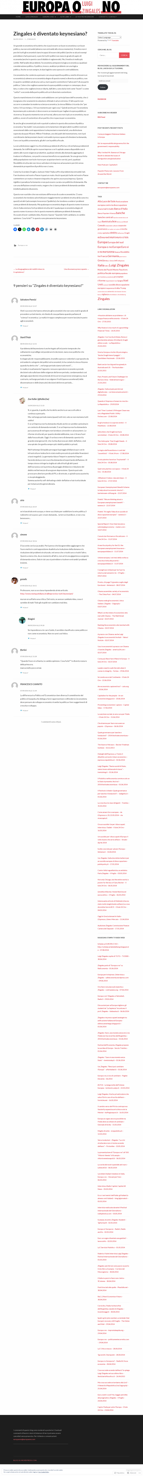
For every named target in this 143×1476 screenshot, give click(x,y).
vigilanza (105, 294)
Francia (104, 256)
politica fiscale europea (109, 273)
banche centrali (105, 217)
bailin (111, 209)
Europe (116, 246)
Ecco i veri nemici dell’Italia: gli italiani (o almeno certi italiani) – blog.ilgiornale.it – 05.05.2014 (113, 1198)
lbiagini (31, 619)
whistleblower (113, 294)
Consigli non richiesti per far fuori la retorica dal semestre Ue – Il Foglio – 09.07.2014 (111, 573)
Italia (101, 265)
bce (114, 221)
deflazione (121, 233)
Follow (102, 87)
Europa (102, 242)
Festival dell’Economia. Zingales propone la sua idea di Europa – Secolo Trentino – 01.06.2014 (113, 1048)
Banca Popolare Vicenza (107, 213)
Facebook (102, 99)
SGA (116, 281)
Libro (107, 266)
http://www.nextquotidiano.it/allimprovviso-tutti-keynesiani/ (46, 593)
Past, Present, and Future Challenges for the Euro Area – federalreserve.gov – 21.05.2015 (113, 380)
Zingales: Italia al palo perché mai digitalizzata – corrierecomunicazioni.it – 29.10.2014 (113, 392)
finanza (117, 252)
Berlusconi (120, 222)
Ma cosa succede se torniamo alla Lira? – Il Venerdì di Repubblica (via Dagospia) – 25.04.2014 (113, 1385)
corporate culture (111, 226)
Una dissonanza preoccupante (76, 269)
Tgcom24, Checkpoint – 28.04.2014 (111, 1355)
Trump (123, 288)
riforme (101, 280)
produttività (110, 277)
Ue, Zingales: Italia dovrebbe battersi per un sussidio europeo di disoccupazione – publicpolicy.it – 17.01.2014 (113, 861)
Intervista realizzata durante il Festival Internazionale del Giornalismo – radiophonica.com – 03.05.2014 (112, 1210)
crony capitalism (104, 233)
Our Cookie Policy (43, 1472)
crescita (123, 229)
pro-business (102, 277)
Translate (115, 40)
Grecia (101, 260)
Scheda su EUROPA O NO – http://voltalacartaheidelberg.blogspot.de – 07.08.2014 (113, 947)
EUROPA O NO (48, 17)
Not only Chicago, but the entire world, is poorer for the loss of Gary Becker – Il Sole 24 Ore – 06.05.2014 (113, 882)
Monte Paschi (119, 269)
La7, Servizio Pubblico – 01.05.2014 (111, 1247)
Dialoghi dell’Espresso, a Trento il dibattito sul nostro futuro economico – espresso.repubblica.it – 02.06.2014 (113, 757)
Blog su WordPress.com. (25, 1460)
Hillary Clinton (109, 261)
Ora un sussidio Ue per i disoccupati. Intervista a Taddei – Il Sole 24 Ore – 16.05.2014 (111, 827)
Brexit (126, 222)
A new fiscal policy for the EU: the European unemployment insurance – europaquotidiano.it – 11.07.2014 (111, 548)
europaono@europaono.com (108, 187)
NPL (126, 270)
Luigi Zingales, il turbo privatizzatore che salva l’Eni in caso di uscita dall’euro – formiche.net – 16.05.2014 (113, 1097)
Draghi (127, 233)
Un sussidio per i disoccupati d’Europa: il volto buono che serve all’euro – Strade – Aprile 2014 (113, 839)
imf (115, 260)
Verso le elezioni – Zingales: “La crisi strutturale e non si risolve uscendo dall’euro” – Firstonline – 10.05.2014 (111, 1143)
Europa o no (23, 245)
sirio (22, 500)
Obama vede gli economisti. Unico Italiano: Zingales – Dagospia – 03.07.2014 (111, 603)
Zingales (104, 299)
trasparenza (109, 288)
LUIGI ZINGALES (32, 17)
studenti (105, 285)
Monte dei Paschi (105, 270)
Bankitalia (107, 221)
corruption (110, 229)
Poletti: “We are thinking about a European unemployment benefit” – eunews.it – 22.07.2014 (111, 502)
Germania (113, 256)
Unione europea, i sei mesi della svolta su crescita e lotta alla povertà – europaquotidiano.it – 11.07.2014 (113, 560)
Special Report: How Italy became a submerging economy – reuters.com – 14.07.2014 (112, 527)
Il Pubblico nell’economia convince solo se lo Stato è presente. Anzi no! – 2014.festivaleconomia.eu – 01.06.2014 (113, 781)
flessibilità (124, 252)
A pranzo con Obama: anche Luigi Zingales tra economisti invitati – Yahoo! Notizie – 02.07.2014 (113, 637)
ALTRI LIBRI (64, 17)
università (110, 291)
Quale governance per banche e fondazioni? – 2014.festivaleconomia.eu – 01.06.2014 (113, 735)
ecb (100, 237)
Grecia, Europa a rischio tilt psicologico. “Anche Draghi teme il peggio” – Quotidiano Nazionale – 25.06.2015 (113, 355)
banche (120, 213)
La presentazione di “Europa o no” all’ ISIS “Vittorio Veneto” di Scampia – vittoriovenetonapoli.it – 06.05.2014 (113, 1155)
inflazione (121, 261)
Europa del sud (115, 242)
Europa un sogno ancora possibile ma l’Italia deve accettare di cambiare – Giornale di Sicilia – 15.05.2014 (112, 1122)
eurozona (108, 251)
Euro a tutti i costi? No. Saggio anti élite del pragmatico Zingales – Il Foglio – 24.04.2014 (112, 1398)
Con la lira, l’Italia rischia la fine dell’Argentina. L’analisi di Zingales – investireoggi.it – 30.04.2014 (111, 1309)
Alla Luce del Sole (107, 201)
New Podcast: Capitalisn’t (107, 165)
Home (18, 17)
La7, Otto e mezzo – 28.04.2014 (110, 1349)
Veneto (119, 291)
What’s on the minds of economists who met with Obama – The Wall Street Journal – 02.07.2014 (113, 616)
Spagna (120, 281)
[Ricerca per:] (114, 55)
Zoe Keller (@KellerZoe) (38, 399)
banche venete (118, 217)
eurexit (106, 237)
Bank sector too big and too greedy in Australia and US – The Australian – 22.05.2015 (112, 367)
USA (115, 291)
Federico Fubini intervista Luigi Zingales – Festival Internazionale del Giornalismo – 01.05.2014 (113, 1256)
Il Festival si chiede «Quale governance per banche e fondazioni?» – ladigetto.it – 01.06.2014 (113, 794)
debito (113, 232)
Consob (101, 225)
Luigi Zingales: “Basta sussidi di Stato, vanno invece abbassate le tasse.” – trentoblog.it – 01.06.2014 (112, 769)
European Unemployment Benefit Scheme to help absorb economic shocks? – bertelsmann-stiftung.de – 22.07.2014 (113, 490)
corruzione (117, 229)
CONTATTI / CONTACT (108, 17)
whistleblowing (121, 294)
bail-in (106, 209)
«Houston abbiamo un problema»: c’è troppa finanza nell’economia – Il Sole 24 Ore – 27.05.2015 (113, 318)
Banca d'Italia (120, 208)
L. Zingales (30, 39)
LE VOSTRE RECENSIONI (85, 17)
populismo (124, 273)
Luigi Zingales (119, 265)
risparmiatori (110, 281)
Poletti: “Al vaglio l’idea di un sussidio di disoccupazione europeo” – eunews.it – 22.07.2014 (112, 514)
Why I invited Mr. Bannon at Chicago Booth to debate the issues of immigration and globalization (111, 155)
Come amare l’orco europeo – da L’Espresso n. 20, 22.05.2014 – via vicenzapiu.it (110, 815)
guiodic (23, 579)
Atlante (100, 209)
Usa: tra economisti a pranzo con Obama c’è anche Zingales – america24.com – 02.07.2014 (113, 649)
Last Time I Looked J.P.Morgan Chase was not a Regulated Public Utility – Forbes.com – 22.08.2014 (114, 413)
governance (122, 256)
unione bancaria (102, 291)
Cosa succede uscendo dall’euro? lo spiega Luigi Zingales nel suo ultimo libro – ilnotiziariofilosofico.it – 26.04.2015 (114, 1373)
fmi (99, 256)
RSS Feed (101, 117)
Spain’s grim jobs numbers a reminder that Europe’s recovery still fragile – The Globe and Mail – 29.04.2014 (113, 1321)
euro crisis (122, 237)
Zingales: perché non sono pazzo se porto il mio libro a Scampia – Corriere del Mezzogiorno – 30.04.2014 (113, 1269)
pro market (118, 276)
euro (113, 237)
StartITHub (25, 337)
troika (117, 288)
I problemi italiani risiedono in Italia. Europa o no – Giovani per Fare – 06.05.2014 (111, 1177)
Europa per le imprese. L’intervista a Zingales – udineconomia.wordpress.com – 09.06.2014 (113, 977)
